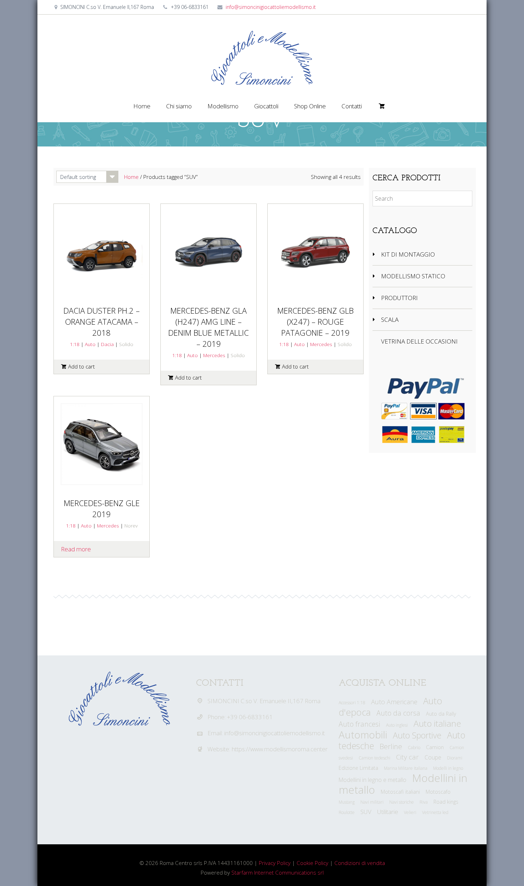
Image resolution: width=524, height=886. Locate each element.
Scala (390, 319)
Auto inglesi (397, 725)
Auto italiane (437, 723)
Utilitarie (387, 812)
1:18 (74, 344)
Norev (131, 525)
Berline (391, 746)
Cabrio (414, 748)
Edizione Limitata (358, 767)
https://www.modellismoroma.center (280, 749)
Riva (424, 802)
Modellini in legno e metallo (372, 780)
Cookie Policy (312, 862)
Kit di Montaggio (408, 254)
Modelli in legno (448, 768)
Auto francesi (359, 724)
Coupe (433, 757)
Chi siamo (179, 106)
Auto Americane (394, 701)
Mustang (347, 802)
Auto (90, 344)
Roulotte (347, 812)
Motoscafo (438, 791)
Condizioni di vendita (359, 862)
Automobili (363, 734)
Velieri (410, 812)
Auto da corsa (398, 713)
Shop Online (310, 106)
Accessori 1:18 (352, 703)
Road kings (445, 801)
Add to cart (81, 366)
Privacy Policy (275, 862)
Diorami (454, 758)
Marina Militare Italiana (405, 768)
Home (141, 106)
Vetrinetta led (435, 812)
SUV (365, 812)
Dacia (107, 344)
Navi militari (372, 802)
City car (407, 757)
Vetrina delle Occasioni (419, 341)
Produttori (399, 298)
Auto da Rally (441, 713)
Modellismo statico (413, 276)
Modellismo (222, 106)
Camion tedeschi (374, 758)
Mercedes (214, 355)
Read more (76, 549)
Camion (435, 747)
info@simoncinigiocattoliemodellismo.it (271, 7)
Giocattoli (266, 106)
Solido (126, 344)
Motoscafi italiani (400, 791)
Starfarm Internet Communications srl (277, 872)
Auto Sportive (417, 735)
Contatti (351, 106)
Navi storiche (401, 802)
